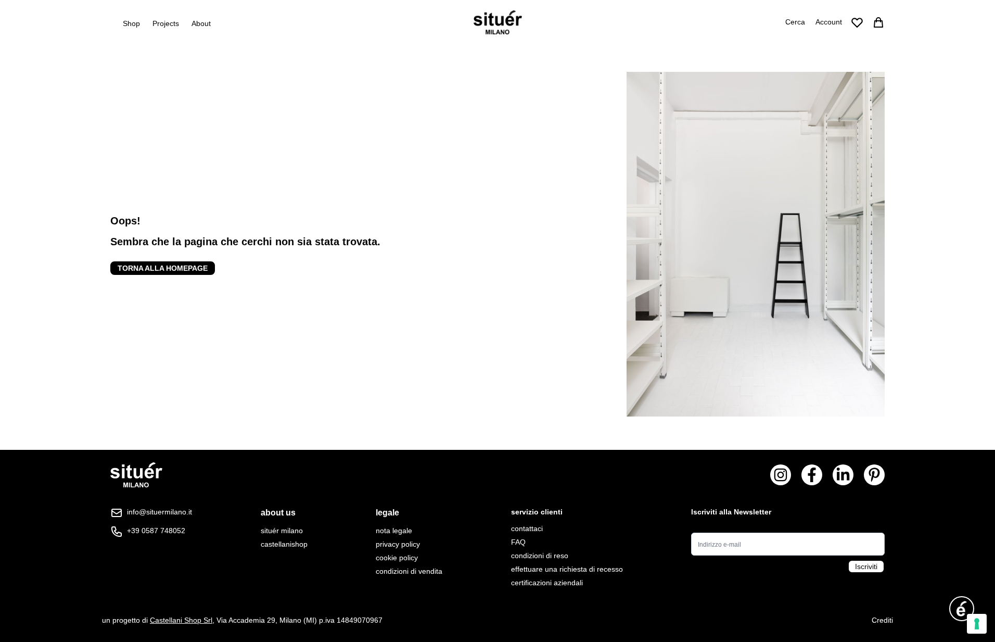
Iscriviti (866, 566)
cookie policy (397, 557)
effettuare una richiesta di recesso (567, 569)
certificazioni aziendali (547, 582)
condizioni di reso (539, 555)
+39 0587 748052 (156, 530)
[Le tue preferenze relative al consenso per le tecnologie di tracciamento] (977, 624)
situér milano (282, 530)
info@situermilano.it (159, 512)
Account (828, 22)
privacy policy (398, 544)
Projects (165, 23)
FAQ (518, 542)
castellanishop (284, 544)
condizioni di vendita (409, 571)
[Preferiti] (857, 22)
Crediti (882, 620)
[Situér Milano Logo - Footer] (136, 475)
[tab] (284, 512)
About (201, 23)
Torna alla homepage (163, 268)
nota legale (394, 530)
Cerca (795, 22)
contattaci (527, 528)
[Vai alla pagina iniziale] (498, 22)
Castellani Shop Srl (181, 620)
